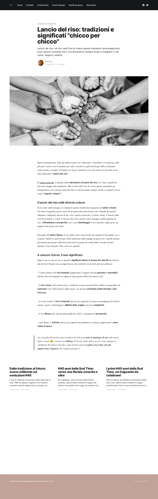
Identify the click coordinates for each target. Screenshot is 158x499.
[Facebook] (143, 5)
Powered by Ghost (141, 481)
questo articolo (47, 182)
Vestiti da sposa (76, 5)
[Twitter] (147, 5)
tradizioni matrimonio (46, 24)
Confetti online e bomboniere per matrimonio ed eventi (29, 481)
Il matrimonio (43, 5)
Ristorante (91, 5)
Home (19, 5)
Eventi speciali (58, 5)
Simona (48, 61)
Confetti (29, 5)
